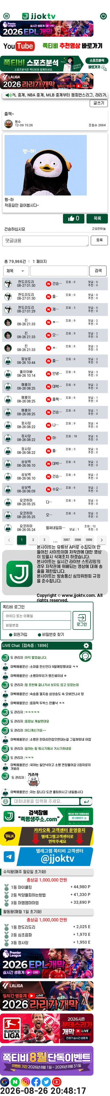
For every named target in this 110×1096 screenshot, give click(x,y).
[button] (16, 271)
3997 (66, 540)
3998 (77, 540)
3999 (89, 540)
